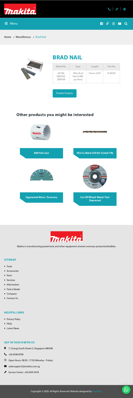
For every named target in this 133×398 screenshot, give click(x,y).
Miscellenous (23, 37)
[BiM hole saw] (41, 132)
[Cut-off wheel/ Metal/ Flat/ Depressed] (95, 177)
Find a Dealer (13, 289)
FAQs (9, 324)
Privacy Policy (13, 319)
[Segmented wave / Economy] (41, 177)
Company (12, 294)
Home (7, 37)
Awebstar (97, 391)
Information (13, 284)
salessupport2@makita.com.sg (24, 366)
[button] (126, 390)
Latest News (13, 328)
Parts (9, 275)
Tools (9, 266)
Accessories (13, 271)
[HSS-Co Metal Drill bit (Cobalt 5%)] (95, 132)
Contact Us (12, 298)
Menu (13, 23)
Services (11, 280)
